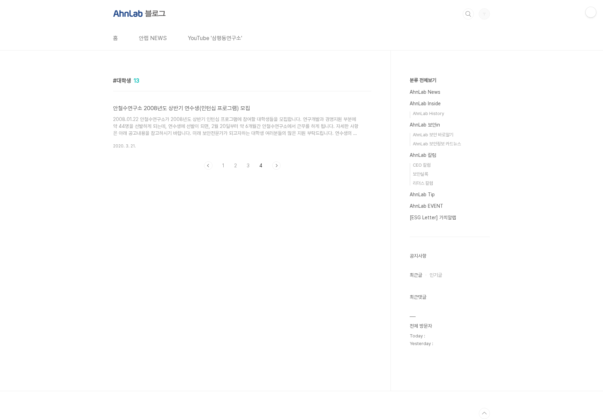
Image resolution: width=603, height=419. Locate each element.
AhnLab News (425, 92)
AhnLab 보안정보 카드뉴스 (437, 143)
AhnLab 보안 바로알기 (433, 134)
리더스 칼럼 (423, 183)
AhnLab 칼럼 (423, 155)
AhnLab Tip (422, 194)
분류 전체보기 (423, 80)
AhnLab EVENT (426, 206)
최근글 (416, 275)
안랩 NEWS (153, 38)
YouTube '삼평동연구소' (215, 38)
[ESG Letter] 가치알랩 (433, 217)
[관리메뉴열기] (591, 12)
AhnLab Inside (425, 103)
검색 (468, 14)
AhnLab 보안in (425, 125)
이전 (208, 165)
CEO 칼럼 (422, 165)
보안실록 (420, 174)
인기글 (436, 275)
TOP (484, 413)
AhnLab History (428, 113)
